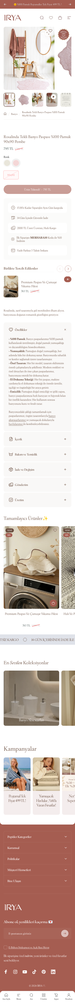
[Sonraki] (70, 4)
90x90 (11, 175)
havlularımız (16, 424)
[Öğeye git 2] (23, 100)
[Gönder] (64, 933)
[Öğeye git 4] (52, 100)
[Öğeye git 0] (9, 100)
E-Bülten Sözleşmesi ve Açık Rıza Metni (29, 947)
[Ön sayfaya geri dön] (5, 113)
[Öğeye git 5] (66, 100)
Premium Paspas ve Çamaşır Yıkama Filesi (31, 614)
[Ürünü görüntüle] (53, 603)
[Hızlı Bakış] (67, 279)
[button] (7, 163)
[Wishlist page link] (51, 18)
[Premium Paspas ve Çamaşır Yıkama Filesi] (31, 567)
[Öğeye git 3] (37, 100)
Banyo (14, 114)
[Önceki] (5, 4)
